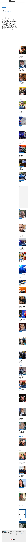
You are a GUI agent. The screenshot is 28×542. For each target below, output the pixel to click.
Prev (19, 514)
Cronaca (4, 7)
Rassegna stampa (21, 473)
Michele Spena (4, 11)
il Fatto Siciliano (21, 166)
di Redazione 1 (20, 112)
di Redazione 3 (20, 463)
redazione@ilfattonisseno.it (22, 533)
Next (24, 514)
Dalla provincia (21, 429)
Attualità (20, 317)
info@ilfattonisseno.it (18, 534)
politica (20, 374)
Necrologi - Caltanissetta (21, 522)
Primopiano (20, 67)
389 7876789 (22, 534)
